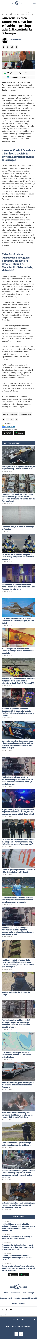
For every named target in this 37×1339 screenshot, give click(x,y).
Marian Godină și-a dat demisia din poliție (16, 993)
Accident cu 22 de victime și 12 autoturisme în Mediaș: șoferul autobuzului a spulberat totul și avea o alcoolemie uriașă (18, 930)
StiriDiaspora (5, 13)
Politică (5, 1293)
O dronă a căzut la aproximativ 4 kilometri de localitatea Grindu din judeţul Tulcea (16, 1054)
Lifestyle (31, 1293)
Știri (12, 13)
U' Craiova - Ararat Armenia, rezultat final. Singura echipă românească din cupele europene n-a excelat (17, 899)
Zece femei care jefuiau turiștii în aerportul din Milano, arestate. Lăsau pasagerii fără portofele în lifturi (17, 1114)
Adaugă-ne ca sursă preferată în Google (20, 73)
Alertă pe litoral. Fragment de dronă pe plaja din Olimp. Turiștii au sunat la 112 (18, 467)
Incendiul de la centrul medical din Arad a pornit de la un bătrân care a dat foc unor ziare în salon (18, 586)
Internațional (15, 1293)
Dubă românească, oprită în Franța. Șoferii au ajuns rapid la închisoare (16, 1144)
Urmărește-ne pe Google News (20, 77)
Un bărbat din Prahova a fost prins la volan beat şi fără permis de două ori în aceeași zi (18, 556)
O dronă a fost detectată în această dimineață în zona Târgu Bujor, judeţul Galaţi (18, 620)
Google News (10, 426)
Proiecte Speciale (18, 1303)
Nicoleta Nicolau (16, 39)
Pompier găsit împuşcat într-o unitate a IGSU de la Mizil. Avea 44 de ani (18, 871)
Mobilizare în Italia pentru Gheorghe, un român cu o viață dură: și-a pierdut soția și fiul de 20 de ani (18, 1205)
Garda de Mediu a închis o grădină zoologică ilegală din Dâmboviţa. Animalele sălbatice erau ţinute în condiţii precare (16, 1023)
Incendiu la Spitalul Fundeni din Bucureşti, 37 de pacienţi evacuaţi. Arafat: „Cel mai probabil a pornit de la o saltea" (18, 712)
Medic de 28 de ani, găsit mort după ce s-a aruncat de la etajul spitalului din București (18, 1084)
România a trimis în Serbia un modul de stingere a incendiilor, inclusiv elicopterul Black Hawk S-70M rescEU (18, 680)
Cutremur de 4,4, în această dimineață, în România (18, 527)
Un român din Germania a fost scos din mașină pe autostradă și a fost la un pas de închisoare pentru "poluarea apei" (18, 841)
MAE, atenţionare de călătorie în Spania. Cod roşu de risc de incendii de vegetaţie (18, 650)
